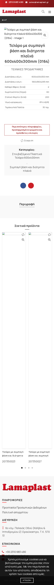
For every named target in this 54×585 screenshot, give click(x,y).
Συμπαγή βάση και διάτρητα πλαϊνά (27, 168)
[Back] (4, 20)
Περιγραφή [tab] (27, 204)
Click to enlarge (45, 35)
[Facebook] (23, 185)
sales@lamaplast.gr (39, 2)
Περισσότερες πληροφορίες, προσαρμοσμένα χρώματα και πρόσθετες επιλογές (27, 129)
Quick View (23, 239)
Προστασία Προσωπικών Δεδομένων (24, 507)
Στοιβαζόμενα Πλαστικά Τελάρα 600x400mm (27, 155)
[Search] (43, 11)
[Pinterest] (31, 185)
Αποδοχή (27, 580)
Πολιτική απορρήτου (15, 512)
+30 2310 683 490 (16, 552)
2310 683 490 (16, 2)
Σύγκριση (28, 140)
